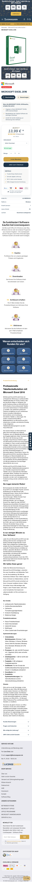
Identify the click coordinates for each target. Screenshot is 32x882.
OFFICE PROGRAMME (8, 811)
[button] (12, 134)
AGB (2, 788)
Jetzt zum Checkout (16, 165)
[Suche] (30, 19)
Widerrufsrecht (6, 782)
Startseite (4, 27)
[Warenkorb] (28, 19)
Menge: (5, 153)
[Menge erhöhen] (19, 153)
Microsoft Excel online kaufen (16, 27)
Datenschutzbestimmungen (14, 841)
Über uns (4, 773)
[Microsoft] (7, 83)
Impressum (4, 791)
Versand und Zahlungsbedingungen (12, 779)
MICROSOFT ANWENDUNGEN (11, 814)
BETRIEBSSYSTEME (7, 806)
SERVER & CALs (6, 817)
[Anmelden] (24, 837)
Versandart (7, 140)
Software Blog (5, 797)
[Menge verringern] (11, 153)
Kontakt (3, 794)
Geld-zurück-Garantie (8, 776)
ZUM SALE (16, 14)
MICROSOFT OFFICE (7, 808)
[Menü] (2, 19)
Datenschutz (5, 785)
